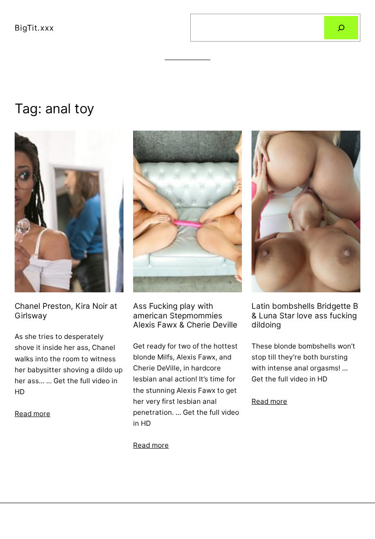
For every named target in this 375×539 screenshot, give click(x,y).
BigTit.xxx (34, 27)
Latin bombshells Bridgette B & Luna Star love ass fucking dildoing (305, 315)
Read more (32, 413)
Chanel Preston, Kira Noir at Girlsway (66, 310)
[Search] (341, 27)
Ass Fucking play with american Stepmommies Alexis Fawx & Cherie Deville (185, 315)
